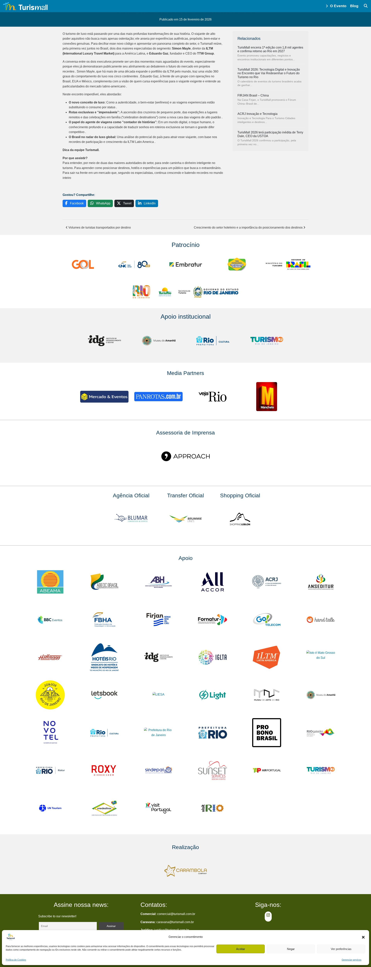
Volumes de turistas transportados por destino (99, 227)
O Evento (338, 6)
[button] (363, 937)
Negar (291, 949)
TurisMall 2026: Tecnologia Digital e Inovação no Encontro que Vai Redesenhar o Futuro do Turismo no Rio (268, 73)
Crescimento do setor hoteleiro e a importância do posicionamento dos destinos (248, 227)
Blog (354, 6)
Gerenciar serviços (351, 959)
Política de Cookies (16, 959)
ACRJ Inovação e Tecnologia (257, 113)
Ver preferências (341, 949)
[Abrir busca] (365, 6)
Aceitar (240, 949)
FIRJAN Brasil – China (253, 95)
